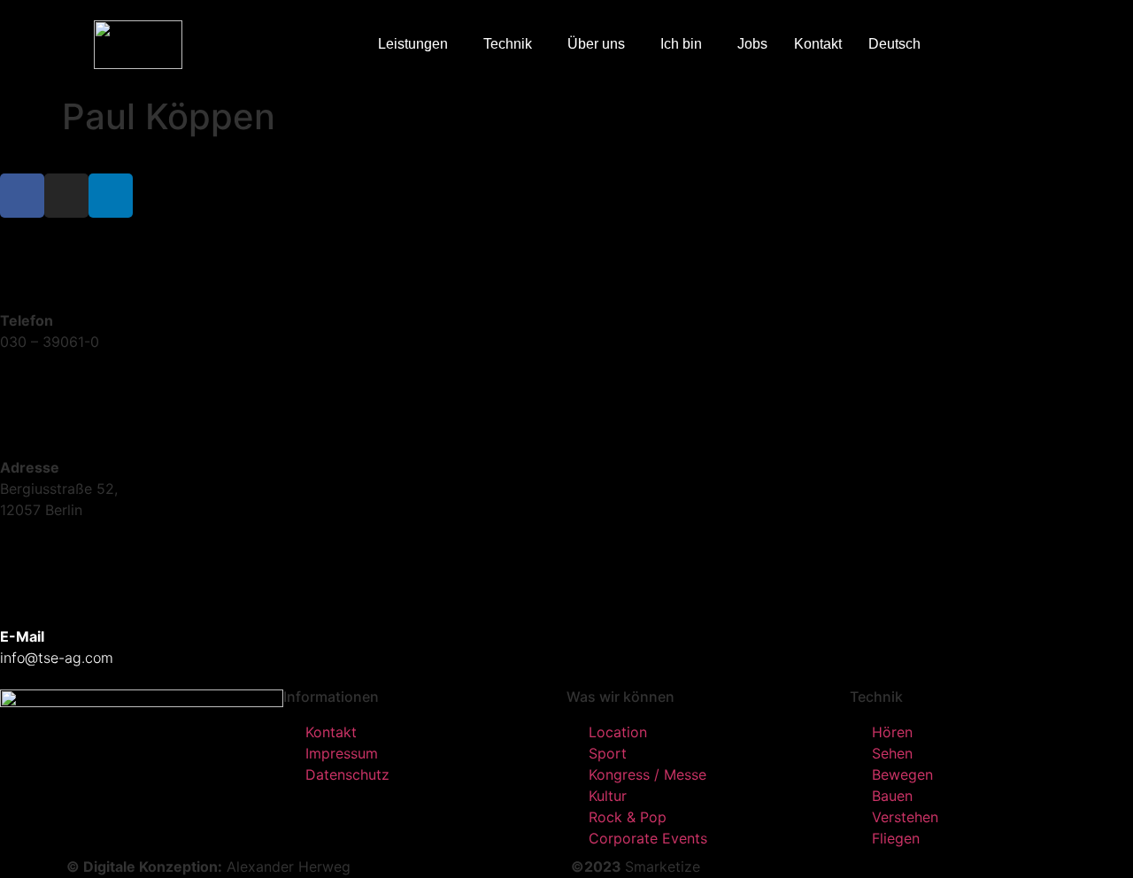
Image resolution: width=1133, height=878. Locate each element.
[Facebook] (22, 195)
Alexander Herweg (289, 866)
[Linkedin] (111, 195)
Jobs (752, 43)
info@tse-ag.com (56, 657)
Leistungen (413, 43)
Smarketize (662, 866)
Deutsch (894, 43)
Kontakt (818, 43)
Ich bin (681, 43)
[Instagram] (66, 195)
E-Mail (22, 636)
